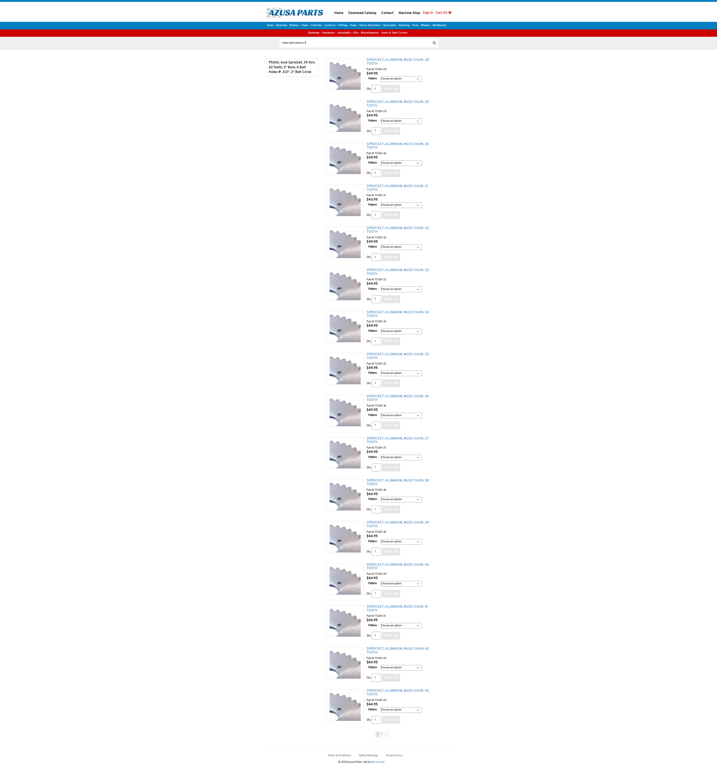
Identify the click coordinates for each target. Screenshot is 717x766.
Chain (304, 25)
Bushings (313, 33)
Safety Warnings (368, 755)
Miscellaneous (370, 33)
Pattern (372, 78)
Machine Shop (409, 13)
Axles (270, 25)
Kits (355, 33)
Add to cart (391, 88)
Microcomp (378, 762)
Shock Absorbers (370, 25)
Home (338, 13)
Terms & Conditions (339, 755)
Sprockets (389, 25)
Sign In (428, 13)
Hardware (328, 33)
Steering (404, 25)
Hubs (353, 25)
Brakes (294, 25)
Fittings (343, 25)
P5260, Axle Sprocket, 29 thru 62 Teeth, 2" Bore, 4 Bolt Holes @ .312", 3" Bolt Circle (292, 67)
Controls (330, 25)
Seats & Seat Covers (394, 33)
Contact (387, 13)
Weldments (439, 25)
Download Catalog (362, 13)
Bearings (281, 25)
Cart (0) (441, 13)
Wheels (425, 25)
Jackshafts (344, 33)
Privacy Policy (394, 755)
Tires (415, 25)
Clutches (316, 25)
